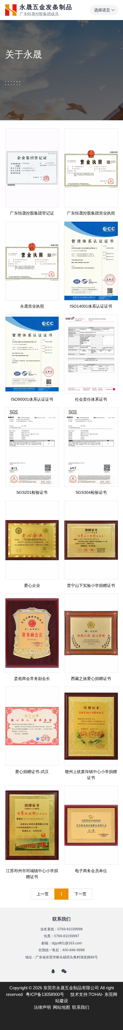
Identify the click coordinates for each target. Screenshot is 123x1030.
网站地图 (61, 1007)
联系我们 (80, 1007)
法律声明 (42, 1007)
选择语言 (102, 10)
